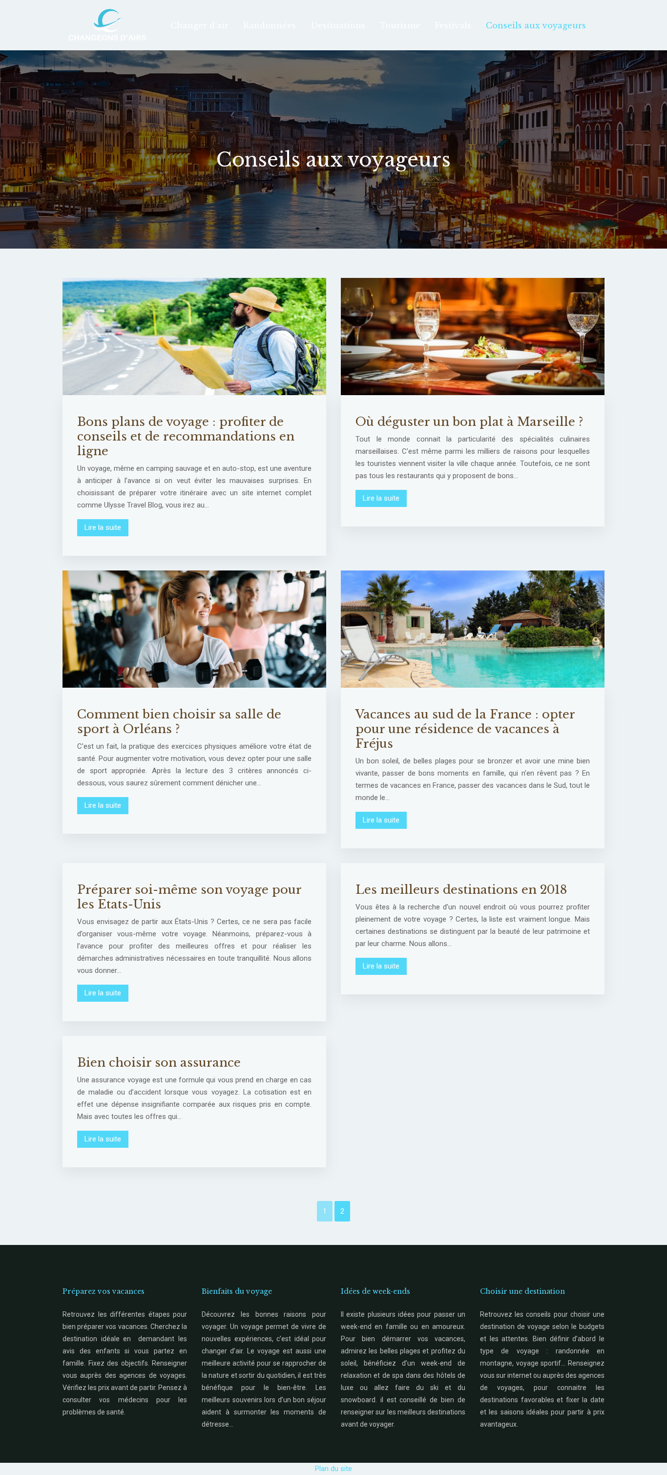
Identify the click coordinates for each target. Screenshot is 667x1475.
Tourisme (400, 25)
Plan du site (333, 1468)
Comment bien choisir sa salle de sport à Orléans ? (179, 721)
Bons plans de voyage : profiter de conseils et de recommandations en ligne (185, 436)
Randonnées (269, 25)
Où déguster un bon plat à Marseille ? (469, 422)
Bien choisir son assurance (159, 1062)
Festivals (453, 25)
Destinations (338, 25)
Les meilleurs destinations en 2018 (461, 890)
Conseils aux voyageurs (536, 25)
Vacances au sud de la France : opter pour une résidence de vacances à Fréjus (465, 729)
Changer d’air (199, 25)
